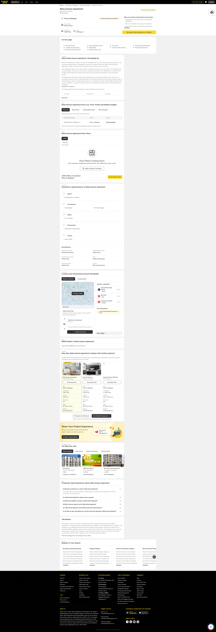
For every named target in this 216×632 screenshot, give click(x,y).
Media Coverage (64, 582)
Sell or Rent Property (198, 2)
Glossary (139, 580)
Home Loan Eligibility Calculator (125, 599)
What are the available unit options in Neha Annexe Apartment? (81, 500)
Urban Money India (83, 584)
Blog (138, 578)
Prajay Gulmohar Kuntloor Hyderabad (100, 556)
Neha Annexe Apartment (70, 377)
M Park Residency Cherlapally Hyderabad (73, 561)
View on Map (100, 333)
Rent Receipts (121, 595)
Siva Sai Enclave (87, 377)
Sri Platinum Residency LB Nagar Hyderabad (153, 563)
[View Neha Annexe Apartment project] (72, 369)
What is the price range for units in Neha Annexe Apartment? (80, 504)
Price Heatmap (121, 578)
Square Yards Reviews (65, 588)
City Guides (140, 586)
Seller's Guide (140, 590)
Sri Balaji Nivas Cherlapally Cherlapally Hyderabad (73, 563)
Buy (22, 2)
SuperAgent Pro (102, 599)
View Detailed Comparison (100, 416)
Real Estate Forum (141, 582)
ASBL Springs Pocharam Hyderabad (125, 558)
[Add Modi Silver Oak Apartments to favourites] (120, 456)
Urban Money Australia (84, 586)
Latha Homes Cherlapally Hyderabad (73, 554)
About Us (62, 578)
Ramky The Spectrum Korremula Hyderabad (153, 551)
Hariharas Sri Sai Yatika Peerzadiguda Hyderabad (126, 561)
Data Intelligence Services (104, 595)
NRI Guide (139, 595)
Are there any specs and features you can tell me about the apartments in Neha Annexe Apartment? (90, 511)
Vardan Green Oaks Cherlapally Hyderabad (73, 551)
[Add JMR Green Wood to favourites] (99, 456)
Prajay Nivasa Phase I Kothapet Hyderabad (100, 558)
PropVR (81, 593)
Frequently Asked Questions (67, 586)
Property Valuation (122, 580)
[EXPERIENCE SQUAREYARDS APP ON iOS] (143, 614)
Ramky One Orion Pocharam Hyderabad (126, 554)
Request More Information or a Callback (140, 32)
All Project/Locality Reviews (124, 590)
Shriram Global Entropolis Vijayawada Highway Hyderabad (100, 551)
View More (127, 27)
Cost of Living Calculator (124, 586)
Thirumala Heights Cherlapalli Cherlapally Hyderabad (73, 556)
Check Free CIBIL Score (124, 597)
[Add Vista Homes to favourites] (79, 456)
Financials (62, 584)
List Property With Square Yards (106, 580)
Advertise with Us (102, 590)
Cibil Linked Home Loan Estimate (110, 18)
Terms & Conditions (65, 597)
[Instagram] (138, 621)
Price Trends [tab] (75, 109)
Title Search (121, 582)
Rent (26, 2)
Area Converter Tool (122, 603)
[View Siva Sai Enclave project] (92, 369)
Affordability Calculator (123, 588)
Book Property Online (84, 597)
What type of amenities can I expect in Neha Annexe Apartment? (81, 489)
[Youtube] (134, 621)
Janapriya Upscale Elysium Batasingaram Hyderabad (153, 554)
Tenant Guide (140, 593)
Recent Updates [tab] (103, 109)
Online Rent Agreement (123, 593)
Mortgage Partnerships (103, 597)
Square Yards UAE (83, 580)
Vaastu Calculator (122, 584)
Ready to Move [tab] (106, 451)
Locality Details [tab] (81, 279)
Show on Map (79, 293)
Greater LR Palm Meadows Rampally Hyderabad (100, 563)
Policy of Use (63, 600)
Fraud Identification (64, 602)
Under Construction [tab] (92, 451)
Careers (62, 580)
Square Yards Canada (84, 578)
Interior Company (83, 588)
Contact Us (62, 590)
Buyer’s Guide (140, 588)
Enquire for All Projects (82, 416)
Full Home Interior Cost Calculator (126, 601)
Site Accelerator (102, 586)
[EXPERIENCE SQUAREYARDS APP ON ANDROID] (132, 614)
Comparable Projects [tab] (89, 109)
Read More (65, 97)
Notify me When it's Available (93, 168)
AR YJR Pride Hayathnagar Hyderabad (153, 561)
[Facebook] (127, 621)
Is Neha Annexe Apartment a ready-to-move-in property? (79, 497)
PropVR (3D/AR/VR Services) (105, 588)
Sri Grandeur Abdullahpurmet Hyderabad (153, 558)
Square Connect (102, 582)
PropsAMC (81, 595)
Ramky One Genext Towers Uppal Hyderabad (126, 551)
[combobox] (80, 327)
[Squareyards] (4, 2)
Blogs (36, 2)
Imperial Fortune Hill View (110, 377)
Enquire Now (72, 382)
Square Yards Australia (84, 582)
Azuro (80, 590)
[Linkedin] (130, 621)
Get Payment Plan (116, 177)
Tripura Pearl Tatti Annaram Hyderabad (126, 563)
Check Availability (111, 122)
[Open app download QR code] (212, 12)
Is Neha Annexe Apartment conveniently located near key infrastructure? (83, 507)
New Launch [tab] (79, 451)
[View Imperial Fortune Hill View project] (112, 369)
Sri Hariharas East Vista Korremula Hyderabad (126, 556)
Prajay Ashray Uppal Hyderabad (98, 554)
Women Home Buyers (142, 597)
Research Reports (141, 584)
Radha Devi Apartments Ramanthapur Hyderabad (100, 561)
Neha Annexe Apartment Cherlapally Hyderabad (73, 558)
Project (31, 2)
